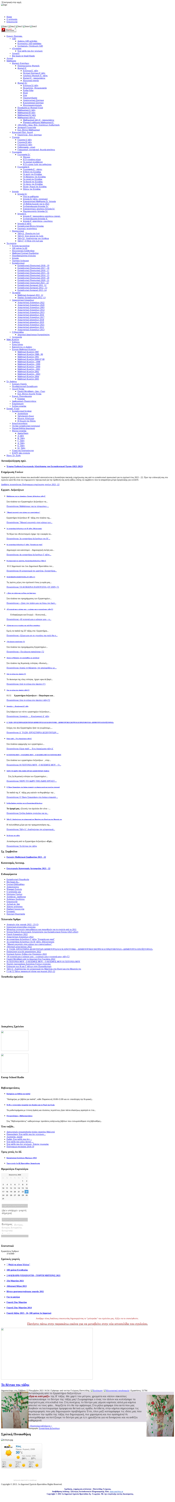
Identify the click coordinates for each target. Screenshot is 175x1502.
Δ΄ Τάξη (21, 443)
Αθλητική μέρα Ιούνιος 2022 (19, 947)
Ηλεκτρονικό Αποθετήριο (23, 251)
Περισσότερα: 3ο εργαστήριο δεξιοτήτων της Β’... (28, 538)
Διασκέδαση (23, 433)
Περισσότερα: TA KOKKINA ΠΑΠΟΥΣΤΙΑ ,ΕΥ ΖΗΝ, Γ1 (33, 587)
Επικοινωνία (12, 901)
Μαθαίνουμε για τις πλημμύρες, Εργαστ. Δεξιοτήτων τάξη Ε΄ (26, 496)
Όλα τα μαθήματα (31, 196)
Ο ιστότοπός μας (14, 892)
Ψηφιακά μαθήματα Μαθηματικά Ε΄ (38, 122)
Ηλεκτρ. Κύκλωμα (26, 418)
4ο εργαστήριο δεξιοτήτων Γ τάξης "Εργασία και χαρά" (25, 544)
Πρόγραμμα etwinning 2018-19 (20, 1146)
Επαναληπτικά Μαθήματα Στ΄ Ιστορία (39, 201)
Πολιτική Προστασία (16, 914)
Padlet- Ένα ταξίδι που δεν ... (19, 1139)
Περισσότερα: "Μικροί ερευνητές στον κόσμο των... (29, 522)
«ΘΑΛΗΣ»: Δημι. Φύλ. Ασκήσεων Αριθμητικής (39, 125)
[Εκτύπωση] (96, 1390)
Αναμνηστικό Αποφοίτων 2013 (31, 329)
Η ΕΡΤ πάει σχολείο (21, 453)
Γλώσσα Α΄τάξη (25, 140)
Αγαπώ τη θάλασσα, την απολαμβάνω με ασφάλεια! (23, 658)
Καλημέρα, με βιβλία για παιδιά (18, 1094)
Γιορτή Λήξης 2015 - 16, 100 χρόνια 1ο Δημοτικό (29, 1313)
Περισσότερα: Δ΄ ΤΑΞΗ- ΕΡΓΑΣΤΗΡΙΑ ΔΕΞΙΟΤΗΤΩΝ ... (33, 732)
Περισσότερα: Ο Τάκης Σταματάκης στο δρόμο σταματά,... (32, 797)
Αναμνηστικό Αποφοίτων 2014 (31, 310)
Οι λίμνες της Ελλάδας (33, 184)
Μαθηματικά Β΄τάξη (26, 112)
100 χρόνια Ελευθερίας (17, 1270)
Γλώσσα (15, 137)
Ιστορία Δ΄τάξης (24, 223)
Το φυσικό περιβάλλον (33, 162)
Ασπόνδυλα (23, 413)
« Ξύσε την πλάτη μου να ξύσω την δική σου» (21, 593)
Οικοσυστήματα (30, 98)
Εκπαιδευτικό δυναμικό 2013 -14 (32, 290)
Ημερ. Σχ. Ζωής (14, 455)
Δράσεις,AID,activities (27, 41)
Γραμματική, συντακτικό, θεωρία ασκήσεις (36, 149)
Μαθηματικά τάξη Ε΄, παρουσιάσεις (38, 120)
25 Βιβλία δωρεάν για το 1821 (36, 204)
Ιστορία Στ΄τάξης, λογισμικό (35, 199)
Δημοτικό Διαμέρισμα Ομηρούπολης (34, 334)
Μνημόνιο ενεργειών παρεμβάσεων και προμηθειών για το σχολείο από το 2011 (41, 929)
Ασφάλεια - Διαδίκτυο (16, 896)
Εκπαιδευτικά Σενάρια (21, 411)
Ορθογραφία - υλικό (26, 147)
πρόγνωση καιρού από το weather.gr (25, 1480)
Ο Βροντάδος (18, 332)
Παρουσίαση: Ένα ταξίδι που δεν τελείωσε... (26, 1134)
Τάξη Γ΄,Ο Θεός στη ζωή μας (30, 241)
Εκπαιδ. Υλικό (13, 408)
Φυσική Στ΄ (22, 83)
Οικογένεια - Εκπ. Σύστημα (30, 135)
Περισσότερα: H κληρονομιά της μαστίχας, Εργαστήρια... (32, 571)
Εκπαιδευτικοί (18, 263)
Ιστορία (15, 191)
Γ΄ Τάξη (21, 440)
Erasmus (21, 399)
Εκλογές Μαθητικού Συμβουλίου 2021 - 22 (26, 857)
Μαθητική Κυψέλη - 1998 (29, 362)
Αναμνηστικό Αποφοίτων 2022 (31, 302)
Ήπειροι (26, 157)
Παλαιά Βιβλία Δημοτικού (23, 428)
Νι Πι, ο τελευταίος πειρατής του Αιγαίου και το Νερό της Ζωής (31, 1105)
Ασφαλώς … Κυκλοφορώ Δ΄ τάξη (17, 706)
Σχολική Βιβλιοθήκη (15, 884)
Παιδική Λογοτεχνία (15, 909)
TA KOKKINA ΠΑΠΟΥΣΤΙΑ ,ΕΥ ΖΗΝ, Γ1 (21, 577)
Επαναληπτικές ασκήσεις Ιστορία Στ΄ (39, 209)
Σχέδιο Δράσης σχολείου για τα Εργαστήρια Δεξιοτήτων (24, 803)
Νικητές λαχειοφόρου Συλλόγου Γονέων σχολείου (29, 964)
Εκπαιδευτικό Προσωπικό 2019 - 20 (33, 278)
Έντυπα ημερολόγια (20, 246)
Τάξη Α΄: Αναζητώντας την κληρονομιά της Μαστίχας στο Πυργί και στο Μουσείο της (34, 819)
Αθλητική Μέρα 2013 (17, 1286)
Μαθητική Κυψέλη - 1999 (29, 364)
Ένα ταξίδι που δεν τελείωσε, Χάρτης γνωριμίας (28, 1144)
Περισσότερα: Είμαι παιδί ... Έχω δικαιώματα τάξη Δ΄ (30, 749)
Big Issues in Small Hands (23, 56)
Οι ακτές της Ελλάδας (32, 174)
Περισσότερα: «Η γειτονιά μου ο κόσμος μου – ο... (29, 619)
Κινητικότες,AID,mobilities (29, 43)
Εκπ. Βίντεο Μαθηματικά (29, 130)
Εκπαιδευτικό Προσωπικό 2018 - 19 (33, 265)
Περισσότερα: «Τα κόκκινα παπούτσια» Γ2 (25, 651)
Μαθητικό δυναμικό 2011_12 (30, 295)
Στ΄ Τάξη (21, 448)
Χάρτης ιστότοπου (15, 906)
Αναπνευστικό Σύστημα (33, 100)
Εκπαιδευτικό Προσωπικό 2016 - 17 (33, 270)
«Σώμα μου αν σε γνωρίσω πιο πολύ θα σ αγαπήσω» (23, 625)
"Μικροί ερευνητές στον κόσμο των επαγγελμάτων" (23, 512)
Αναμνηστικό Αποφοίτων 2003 (31, 307)
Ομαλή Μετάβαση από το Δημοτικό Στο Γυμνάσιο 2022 (31, 959)
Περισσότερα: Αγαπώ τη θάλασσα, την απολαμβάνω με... (32, 668)
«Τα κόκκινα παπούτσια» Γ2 (16, 641)
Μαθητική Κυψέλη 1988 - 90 (30, 354)
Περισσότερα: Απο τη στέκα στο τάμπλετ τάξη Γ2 (28, 700)
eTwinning (16, 48)
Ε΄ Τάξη (21, 445)
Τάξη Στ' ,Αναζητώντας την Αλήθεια (33, 238)
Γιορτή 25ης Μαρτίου (17, 1302)
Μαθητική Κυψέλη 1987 (28, 352)
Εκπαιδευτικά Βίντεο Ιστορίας (31, 226)
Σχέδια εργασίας (19, 406)
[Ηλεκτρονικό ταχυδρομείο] (116, 1390)
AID (14, 38)
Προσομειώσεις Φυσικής (29, 66)
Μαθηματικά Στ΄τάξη (27, 115)
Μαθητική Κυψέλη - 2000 (29, 366)
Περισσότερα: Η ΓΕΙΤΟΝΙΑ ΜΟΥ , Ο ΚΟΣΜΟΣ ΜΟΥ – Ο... (34, 765)
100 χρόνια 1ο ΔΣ (19, 248)
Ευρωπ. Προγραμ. (15, 36)
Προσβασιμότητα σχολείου (24, 255)
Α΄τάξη (21, 436)
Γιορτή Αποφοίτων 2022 (17, 934)
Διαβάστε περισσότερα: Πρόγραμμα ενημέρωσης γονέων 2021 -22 (30, 484)
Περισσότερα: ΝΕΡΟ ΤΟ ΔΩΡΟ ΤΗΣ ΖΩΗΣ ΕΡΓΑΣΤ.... (32, 781)
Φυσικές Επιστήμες (20, 63)
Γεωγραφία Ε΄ (24, 167)
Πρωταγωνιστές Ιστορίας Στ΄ (35, 211)
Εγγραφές (11, 911)
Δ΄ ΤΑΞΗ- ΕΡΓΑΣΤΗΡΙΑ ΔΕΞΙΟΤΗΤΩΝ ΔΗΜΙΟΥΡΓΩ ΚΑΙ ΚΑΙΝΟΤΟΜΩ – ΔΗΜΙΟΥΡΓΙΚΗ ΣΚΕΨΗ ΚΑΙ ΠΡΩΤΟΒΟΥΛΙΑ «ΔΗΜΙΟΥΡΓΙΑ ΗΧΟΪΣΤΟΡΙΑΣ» (60, 722)
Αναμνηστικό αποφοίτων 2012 (31, 327)
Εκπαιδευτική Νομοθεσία (18, 879)
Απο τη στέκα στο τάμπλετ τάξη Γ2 (18, 690)
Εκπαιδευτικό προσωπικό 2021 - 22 (33, 283)
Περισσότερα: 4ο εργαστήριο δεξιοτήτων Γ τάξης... (29, 554)
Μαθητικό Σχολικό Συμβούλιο (25, 253)
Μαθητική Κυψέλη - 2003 (29, 374)
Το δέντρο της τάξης (13, 835)
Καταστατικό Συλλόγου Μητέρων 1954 (22, 1158)
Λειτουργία (17, 337)
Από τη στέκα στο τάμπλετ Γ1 (16, 674)
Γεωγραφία (17, 152)
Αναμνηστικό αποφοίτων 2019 (31, 322)
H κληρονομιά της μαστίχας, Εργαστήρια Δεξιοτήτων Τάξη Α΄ (26, 561)
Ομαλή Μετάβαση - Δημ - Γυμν (31, 391)
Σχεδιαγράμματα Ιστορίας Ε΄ (35, 218)
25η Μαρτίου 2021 (15, 1281)
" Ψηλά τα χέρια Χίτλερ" (18, 1264)
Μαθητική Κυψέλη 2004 (28, 376)
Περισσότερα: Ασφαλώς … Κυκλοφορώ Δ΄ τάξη (28, 716)
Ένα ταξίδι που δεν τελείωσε (30, 51)
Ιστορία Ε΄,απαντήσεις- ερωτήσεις (38, 221)
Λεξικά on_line (13, 904)
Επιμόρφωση (18, 403)
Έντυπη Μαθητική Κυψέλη (24, 349)
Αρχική (10, 58)
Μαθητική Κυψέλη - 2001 (29, 369)
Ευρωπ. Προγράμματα (22, 396)
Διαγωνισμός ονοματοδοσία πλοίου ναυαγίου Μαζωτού (31, 1132)
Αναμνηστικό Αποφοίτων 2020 (31, 305)
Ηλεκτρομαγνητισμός (32, 105)
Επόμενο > (47, 1426)
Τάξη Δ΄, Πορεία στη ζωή (29, 233)
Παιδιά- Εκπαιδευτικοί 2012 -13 (32, 297)
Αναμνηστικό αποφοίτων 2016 (31, 315)
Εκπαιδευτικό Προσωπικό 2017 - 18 (33, 268)
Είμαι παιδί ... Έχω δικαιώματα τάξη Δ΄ (19, 738)
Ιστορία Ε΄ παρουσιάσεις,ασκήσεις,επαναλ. (42, 216)
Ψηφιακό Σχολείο (14, 889)
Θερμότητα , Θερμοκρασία (35, 88)
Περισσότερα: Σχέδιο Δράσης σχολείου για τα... (27, 813)
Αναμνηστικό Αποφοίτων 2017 (31, 317)
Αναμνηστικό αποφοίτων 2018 (31, 320)
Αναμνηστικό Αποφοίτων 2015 (31, 312)
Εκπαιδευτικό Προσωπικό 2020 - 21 (33, 280)
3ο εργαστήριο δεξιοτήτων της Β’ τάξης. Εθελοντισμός (24, 528)
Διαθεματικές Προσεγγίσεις (24, 401)
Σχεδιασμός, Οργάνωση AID (30, 46)
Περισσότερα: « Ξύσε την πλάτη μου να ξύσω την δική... (31, 603)
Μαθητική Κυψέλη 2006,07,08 (31, 359)
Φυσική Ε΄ (22, 68)
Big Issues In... (13, 882)
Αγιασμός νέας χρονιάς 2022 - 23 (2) (22, 924)
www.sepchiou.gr (116, 1491)
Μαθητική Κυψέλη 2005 (28, 379)
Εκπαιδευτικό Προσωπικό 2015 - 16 (33, 273)
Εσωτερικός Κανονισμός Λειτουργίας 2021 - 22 (28, 868)
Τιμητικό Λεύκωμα (20, 260)
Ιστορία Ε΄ (22, 214)
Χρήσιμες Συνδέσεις (16, 899)
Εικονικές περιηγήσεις (27, 228)
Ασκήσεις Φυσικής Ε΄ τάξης (35, 75)
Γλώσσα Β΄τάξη (25, 142)
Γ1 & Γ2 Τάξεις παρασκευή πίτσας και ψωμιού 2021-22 (31, 971)
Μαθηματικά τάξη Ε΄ (27, 117)
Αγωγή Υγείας (18, 389)
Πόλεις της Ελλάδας (32, 189)
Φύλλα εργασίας (19, 431)
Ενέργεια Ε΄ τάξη (30, 70)
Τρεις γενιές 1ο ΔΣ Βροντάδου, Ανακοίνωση (23, 1163)
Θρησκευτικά (18, 231)
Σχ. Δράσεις (12, 381)
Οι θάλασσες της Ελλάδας (34, 177)
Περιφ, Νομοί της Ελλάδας (35, 186)
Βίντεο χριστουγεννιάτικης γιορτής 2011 (25, 1291)
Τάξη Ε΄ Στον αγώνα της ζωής (30, 236)
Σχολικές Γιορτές (19, 384)
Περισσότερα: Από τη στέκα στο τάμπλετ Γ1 (26, 684)
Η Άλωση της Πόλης (27, 421)
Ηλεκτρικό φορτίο (31, 80)
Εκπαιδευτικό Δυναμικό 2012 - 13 (32, 288)
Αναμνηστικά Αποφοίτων (23, 300)
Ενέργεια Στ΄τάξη (30, 85)
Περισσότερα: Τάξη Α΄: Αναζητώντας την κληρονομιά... (31, 829)
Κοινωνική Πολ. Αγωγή (22, 132)
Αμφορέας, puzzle (14, 1137)
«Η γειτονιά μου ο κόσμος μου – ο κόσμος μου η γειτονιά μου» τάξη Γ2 (30, 609)
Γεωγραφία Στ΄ (24, 154)
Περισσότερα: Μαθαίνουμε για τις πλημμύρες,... (28, 506)
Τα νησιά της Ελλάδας (32, 179)
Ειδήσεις (16, 342)
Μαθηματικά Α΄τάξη (26, 110)
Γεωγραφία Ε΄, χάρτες (32, 169)
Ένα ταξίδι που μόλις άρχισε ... (20, 1142)
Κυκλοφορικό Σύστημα (33, 103)
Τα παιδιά (16, 292)
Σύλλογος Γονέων (14, 894)
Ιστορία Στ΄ (22, 194)
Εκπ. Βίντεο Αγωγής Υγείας (29, 394)
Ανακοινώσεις (13, 887)
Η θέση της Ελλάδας (32, 172)
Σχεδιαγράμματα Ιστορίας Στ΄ (36, 206)
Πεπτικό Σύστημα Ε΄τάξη (34, 73)
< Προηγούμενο (35, 1426)
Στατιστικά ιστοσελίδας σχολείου (21, 927)
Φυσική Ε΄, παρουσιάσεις (34, 78)
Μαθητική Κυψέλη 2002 (28, 371)
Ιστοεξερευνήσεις (19, 423)
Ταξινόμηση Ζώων (26, 416)
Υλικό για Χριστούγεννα (23, 450)
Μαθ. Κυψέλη (13, 339)
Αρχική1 (16, 53)
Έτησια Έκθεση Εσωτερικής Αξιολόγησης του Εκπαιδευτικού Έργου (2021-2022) (45, 466)
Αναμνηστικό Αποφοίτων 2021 (31, 325)
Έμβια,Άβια (28, 90)
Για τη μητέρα (13, 1297)
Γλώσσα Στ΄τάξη (25, 144)
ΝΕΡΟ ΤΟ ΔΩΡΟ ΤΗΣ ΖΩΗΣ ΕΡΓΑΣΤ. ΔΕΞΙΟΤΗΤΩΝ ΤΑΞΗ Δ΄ (28, 771)
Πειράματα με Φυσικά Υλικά (30, 107)
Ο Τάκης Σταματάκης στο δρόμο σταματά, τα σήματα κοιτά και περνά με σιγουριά (33, 787)
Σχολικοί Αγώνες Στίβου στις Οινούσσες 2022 (27, 954)
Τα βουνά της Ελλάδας (33, 181)
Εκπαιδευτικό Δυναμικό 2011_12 (32, 285)
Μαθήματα (11, 61)
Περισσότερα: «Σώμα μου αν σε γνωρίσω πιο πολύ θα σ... (32, 635)
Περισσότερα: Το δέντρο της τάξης (22, 846)
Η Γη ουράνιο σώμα (32, 159)
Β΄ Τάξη (21, 438)
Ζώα (25, 95)
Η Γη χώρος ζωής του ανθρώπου (37, 164)
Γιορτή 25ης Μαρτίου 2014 (19, 1307)
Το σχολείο (11, 243)
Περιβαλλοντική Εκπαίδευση (24, 386)
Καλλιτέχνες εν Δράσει (22, 347)
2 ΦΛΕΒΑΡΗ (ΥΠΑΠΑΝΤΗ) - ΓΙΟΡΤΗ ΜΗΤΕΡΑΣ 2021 (33, 1275)
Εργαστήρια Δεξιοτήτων (49, 1428)
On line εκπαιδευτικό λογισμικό (26, 426)
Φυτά (25, 93)
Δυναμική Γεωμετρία (27, 127)
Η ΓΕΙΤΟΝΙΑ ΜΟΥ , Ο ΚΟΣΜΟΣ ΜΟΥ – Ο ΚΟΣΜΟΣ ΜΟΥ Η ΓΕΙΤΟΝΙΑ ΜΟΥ (34, 755)
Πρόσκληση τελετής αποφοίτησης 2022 (24, 951)
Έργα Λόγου (17, 344)
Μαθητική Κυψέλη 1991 (28, 357)
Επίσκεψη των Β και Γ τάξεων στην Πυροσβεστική (29, 966)
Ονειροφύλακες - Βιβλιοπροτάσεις (19, 1116)
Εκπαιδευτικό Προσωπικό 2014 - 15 (33, 275)
